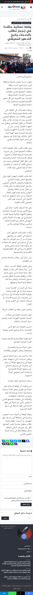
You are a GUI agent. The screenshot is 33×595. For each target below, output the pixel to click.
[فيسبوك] (27, 441)
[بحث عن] (2, 8)
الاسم (30, 476)
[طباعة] (3, 444)
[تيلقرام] (3, 441)
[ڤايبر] (15, 444)
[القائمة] (31, 8)
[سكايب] (15, 441)
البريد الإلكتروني (27, 484)
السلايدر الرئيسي (16, 23)
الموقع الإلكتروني (28, 491)
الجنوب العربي (20, 19)
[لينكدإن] (19, 441)
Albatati (27, 48)
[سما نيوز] (16, 7)
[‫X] (23, 441)
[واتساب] (7, 441)
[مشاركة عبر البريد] (7, 444)
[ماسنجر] (11, 441)
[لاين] (11, 444)
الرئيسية (27, 19)
